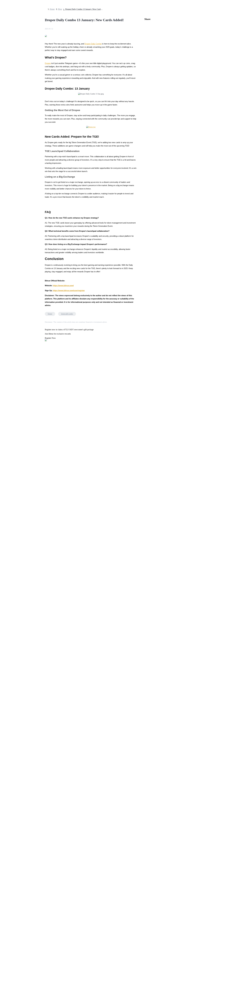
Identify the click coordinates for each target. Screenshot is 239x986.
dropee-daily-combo (67, 314)
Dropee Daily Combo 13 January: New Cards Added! (84, 9)
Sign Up (8, 699)
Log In (3, 698)
